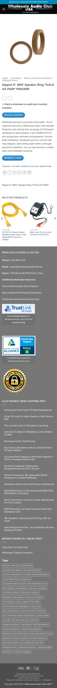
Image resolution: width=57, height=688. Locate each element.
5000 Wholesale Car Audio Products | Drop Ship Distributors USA (27, 510)
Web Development (41, 624)
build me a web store (11, 565)
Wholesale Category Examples (17, 552)
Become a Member (13, 115)
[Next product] (4, 98)
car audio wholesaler (32, 570)
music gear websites (11, 611)
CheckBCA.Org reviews (17, 358)
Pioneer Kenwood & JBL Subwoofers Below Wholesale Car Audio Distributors (25, 476)
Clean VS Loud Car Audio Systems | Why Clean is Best (28, 417)
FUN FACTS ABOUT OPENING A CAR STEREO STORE (28, 433)
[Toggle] (53, 552)
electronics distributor (30, 593)
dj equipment (26, 579)
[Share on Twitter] (14, 172)
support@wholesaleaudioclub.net (25, 267)
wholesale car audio (11, 638)
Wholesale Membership (28, 674)
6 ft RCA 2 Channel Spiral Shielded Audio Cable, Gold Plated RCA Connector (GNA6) (14, 236)
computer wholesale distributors (36, 574)
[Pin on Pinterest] (24, 172)
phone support (43, 615)
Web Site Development (31, 629)
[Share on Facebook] (9, 172)
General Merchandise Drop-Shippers (20, 286)
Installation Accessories (38, 78)
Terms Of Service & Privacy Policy (23, 680)
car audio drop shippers (12, 570)
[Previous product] (10, 98)
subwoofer (34, 620)
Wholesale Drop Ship (34, 643)
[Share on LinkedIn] (29, 172)
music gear (36, 606)
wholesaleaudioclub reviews (41, 634)
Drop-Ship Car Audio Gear (15, 547)
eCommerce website (11, 593)
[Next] (54, 224)
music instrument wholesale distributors (19, 615)
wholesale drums (9, 647)
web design (26, 624)
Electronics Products (34, 597)
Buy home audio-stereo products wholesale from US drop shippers (27, 449)
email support (8, 602)
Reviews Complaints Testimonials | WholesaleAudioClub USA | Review (21, 467)
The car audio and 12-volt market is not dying (26, 425)
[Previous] (2, 224)
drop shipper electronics (37, 584)
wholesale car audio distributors (33, 638)
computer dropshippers (12, 574)
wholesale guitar (45, 647)
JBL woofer (34, 602)
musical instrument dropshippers (16, 606)
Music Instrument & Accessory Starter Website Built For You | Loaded (29, 501)
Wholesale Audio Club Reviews (19, 441)
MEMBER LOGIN (12, 158)
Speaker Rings (10, 81)
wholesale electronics (27, 647)
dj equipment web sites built (14, 584)
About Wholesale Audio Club (28, 676)
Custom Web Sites (10, 579)
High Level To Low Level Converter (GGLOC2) (40, 233)
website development (11, 629)
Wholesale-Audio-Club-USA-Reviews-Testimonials (29, 484)
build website (27, 565)
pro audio (6, 620)
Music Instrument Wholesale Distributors (22, 292)
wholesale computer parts (13, 643)
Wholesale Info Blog (28, 678)
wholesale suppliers (23, 652)
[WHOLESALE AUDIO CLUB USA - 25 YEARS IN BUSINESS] (30, 7)
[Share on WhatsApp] (4, 172)
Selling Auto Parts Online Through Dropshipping (27, 410)
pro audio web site (20, 620)
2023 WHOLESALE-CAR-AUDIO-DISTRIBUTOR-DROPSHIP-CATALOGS (29, 492)
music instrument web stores (33, 611)
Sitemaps (47, 680)
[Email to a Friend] (19, 172)
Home (5, 78)
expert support (22, 602)
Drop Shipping (8, 588)
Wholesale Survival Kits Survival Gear (20, 299)
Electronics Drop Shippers (13, 597)
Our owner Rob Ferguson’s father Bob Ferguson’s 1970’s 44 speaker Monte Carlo (28, 458)
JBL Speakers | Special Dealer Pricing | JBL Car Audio (27, 519)
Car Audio (16, 78)
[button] (3, 9)
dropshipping (22, 588)
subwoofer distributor (11, 624)
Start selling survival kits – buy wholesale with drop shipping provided (29, 528)
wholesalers (7, 652)
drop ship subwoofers (37, 588)
